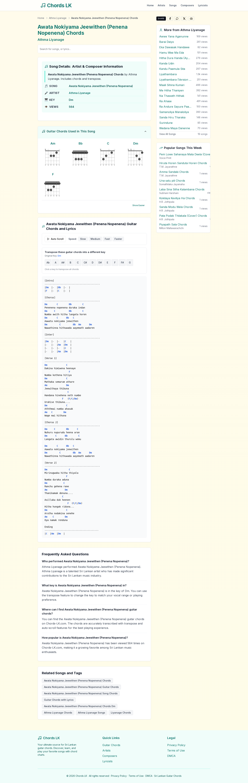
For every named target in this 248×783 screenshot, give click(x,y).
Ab (48, 262)
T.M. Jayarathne (168, 166)
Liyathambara (168, 74)
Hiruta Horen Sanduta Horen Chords (183, 163)
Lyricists (203, 5)
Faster (118, 238)
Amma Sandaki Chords (174, 172)
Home (150, 5)
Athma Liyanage (57, 18)
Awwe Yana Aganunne (173, 36)
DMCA (171, 756)
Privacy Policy (176, 745)
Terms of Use (176, 750)
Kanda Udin (166, 63)
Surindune (166, 122)
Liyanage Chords (121, 712)
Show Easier (138, 205)
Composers (187, 5)
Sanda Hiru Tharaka (172, 117)
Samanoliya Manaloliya (174, 112)
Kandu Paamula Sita (172, 68)
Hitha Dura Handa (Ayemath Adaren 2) (175, 58)
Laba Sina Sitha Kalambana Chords (181, 189)
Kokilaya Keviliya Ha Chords (177, 198)
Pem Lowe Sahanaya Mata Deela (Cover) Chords (191, 154)
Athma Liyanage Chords (58, 712)
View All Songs (167, 134)
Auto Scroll (57, 238)
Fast (107, 238)
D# (100, 262)
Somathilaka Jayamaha (172, 184)
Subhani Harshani (168, 193)
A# (62, 262)
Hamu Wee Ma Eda (171, 52)
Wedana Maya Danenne (174, 128)
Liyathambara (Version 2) (175, 79)
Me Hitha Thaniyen (171, 90)
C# (85, 262)
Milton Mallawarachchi (171, 228)
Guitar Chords (111, 745)
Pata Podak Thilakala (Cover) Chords (183, 215)
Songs (173, 5)
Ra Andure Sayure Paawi (175, 106)
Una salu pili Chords (172, 180)
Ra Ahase (165, 101)
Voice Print (165, 157)
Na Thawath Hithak (171, 95)
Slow (83, 238)
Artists (161, 5)
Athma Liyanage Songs (91, 712)
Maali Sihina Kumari (171, 85)
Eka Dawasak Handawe (174, 47)
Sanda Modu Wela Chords (176, 207)
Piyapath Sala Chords (173, 224)
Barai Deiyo (166, 42)
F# (122, 262)
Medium (95, 238)
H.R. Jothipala (166, 201)
